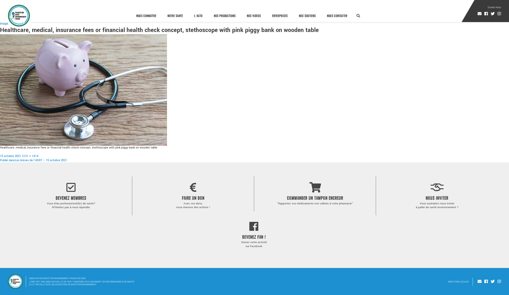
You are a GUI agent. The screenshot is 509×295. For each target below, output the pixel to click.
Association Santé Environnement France (19, 15)
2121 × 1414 (30, 156)
